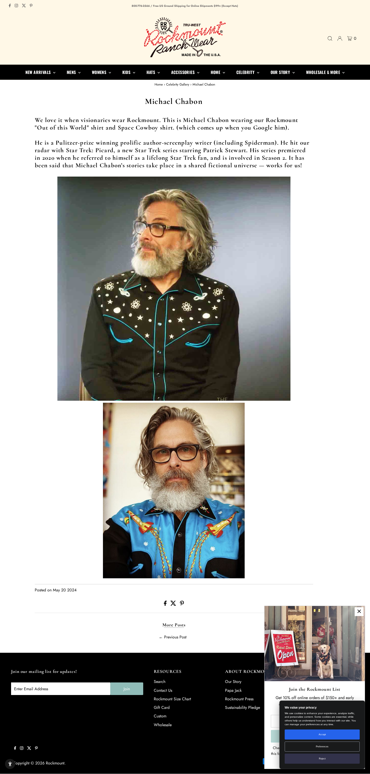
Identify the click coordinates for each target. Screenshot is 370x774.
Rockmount (55, 763)
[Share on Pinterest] (182, 604)
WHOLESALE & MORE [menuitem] (323, 72)
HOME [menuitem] (216, 72)
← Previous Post (173, 637)
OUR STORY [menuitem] (281, 72)
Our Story (233, 681)
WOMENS (99, 72)
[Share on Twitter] (173, 604)
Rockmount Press (239, 699)
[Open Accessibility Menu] (10, 764)
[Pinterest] (31, 6)
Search (159, 681)
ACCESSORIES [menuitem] (183, 72)
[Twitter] (24, 6)
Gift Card (162, 707)
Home (159, 84)
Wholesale (163, 725)
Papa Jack (233, 690)
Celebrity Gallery (177, 84)
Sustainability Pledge (242, 707)
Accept (322, 734)
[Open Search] (330, 38)
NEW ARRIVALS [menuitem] (38, 72)
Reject (322, 758)
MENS (72, 72)
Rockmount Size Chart (172, 699)
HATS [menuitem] (151, 72)
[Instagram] (16, 6)
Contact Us (163, 690)
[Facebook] (10, 6)
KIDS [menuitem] (127, 72)
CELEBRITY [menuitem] (246, 72)
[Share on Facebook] (166, 604)
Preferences (322, 746)
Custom (160, 716)
